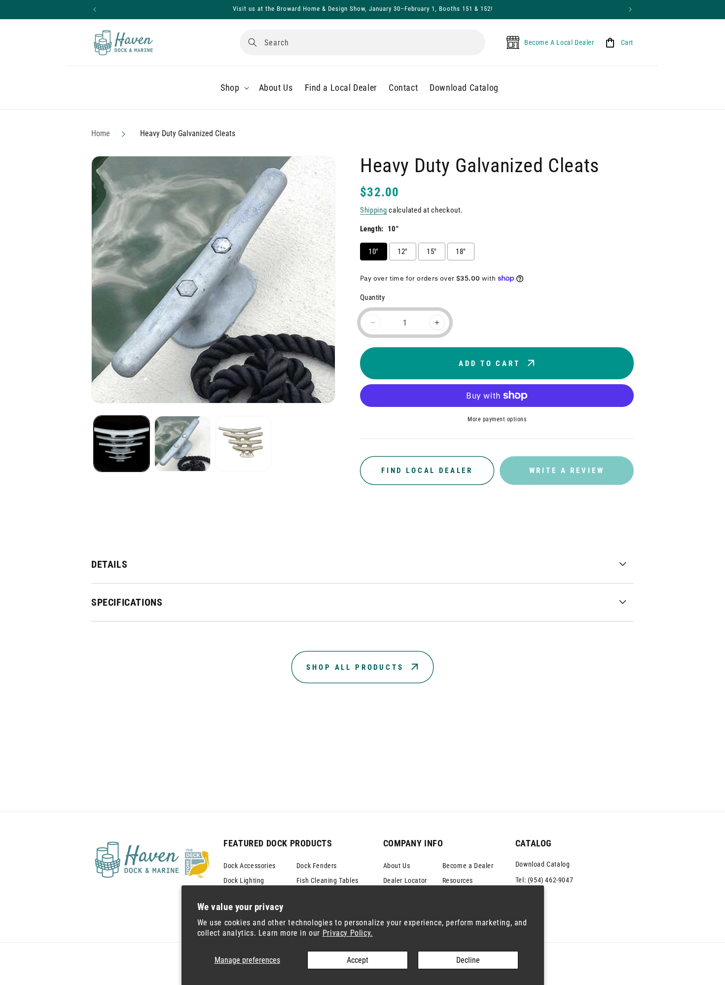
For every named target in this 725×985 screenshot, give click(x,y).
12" (402, 251)
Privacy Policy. (348, 933)
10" (373, 251)
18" (461, 251)
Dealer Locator (405, 880)
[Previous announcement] (95, 9)
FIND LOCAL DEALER (427, 470)
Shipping (373, 210)
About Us (396, 866)
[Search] (252, 42)
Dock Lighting (243, 880)
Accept (357, 960)
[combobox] (362, 42)
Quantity (372, 297)
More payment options (497, 419)
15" (431, 251)
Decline (468, 960)
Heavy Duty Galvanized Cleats (187, 133)
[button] (234, 87)
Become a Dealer (468, 866)
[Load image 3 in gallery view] (243, 444)
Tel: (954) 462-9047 (544, 880)
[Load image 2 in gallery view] (182, 444)
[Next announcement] (630, 9)
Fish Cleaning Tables (327, 880)
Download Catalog (542, 864)
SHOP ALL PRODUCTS (354, 667)
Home (100, 133)
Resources (457, 880)
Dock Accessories (249, 866)
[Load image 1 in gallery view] (121, 444)
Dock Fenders (316, 866)
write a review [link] (567, 470)
